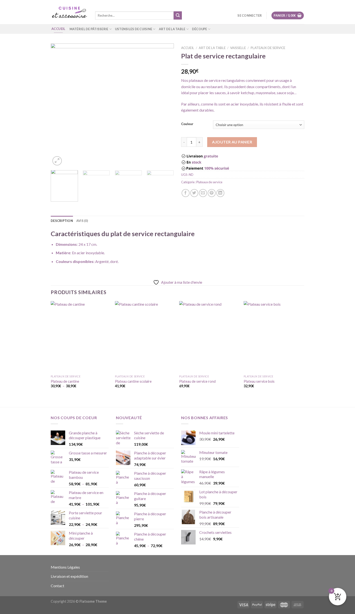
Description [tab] (62, 221)
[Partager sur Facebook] (186, 193)
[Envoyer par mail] (203, 193)
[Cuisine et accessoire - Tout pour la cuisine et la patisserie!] (69, 12)
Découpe (199, 29)
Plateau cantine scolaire (133, 381)
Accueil (187, 48)
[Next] (165, 105)
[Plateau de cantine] (80, 337)
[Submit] (178, 15)
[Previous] (59, 105)
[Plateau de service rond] (209, 337)
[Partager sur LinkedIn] (220, 193)
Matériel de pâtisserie (89, 29)
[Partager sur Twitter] (194, 193)
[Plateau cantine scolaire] (145, 337)
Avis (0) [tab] (82, 221)
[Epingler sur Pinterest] (212, 193)
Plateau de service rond (197, 381)
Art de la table (172, 29)
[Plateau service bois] (273, 337)
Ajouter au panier (232, 142)
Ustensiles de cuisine (133, 29)
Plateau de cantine (65, 381)
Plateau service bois (259, 381)
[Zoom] (57, 161)
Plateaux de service (267, 48)
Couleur (187, 124)
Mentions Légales (65, 567)
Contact (57, 585)
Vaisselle (238, 48)
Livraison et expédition (69, 576)
